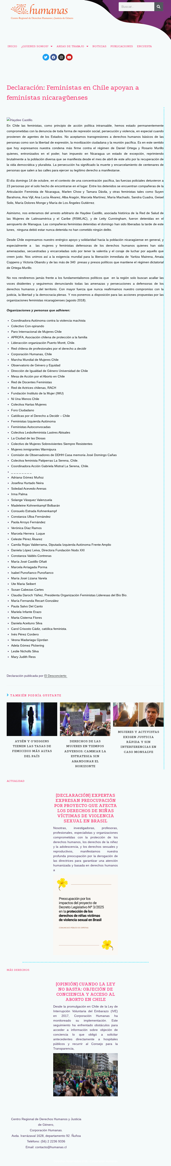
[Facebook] (53, 57)
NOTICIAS (99, 46)
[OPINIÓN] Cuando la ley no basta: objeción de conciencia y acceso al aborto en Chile (85, 991)
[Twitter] (46, 57)
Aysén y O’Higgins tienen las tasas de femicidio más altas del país (32, 748)
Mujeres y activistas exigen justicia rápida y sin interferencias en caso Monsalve (138, 742)
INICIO (12, 46)
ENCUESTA (144, 46)
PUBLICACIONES (121, 46)
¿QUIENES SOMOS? (34, 46)
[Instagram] (61, 57)
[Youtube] (69, 57)
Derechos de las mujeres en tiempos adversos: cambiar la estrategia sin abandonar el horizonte (85, 753)
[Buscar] (158, 6)
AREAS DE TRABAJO (70, 46)
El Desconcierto (55, 675)
